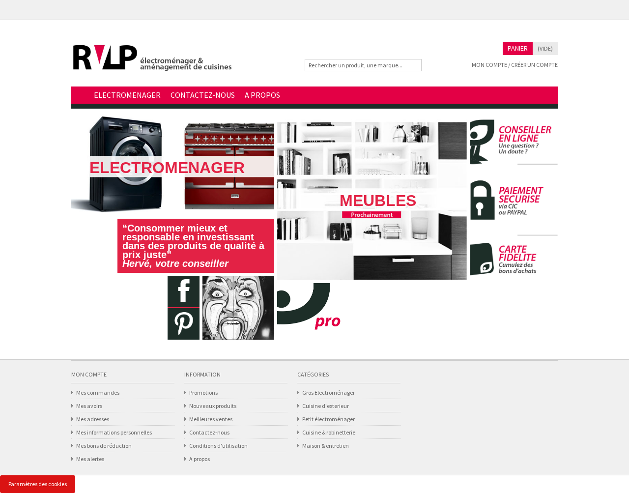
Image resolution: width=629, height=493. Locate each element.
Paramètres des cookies (37, 484)
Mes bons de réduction (104, 445)
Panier (518, 48)
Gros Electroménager (328, 392)
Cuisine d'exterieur (325, 405)
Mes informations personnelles (114, 432)
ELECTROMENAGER (127, 95)
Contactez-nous (209, 432)
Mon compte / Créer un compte (515, 64)
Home (80, 95)
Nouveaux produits (212, 405)
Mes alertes (90, 459)
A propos (199, 459)
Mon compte (89, 374)
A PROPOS (262, 95)
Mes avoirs (89, 405)
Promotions (203, 392)
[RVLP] (152, 62)
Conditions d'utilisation (218, 445)
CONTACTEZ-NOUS (203, 95)
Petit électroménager (328, 419)
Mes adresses (92, 419)
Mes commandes (97, 392)
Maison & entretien (325, 445)
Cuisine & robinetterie (328, 432)
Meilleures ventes (210, 419)
